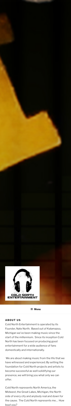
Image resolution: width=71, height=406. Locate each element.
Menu (37, 309)
